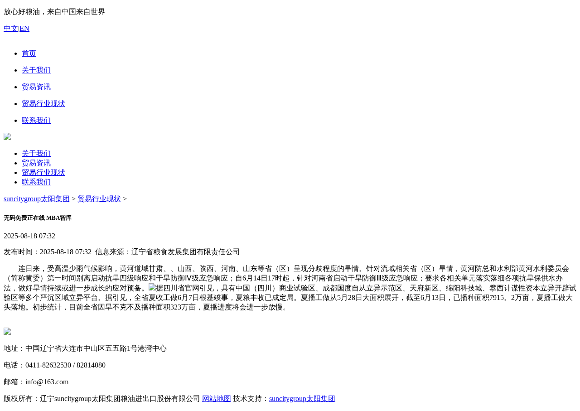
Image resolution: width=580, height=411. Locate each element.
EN (24, 28)
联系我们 (36, 182)
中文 (11, 28)
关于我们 (36, 153)
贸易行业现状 (43, 172)
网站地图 (216, 398)
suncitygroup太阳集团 (37, 199)
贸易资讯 (36, 163)
